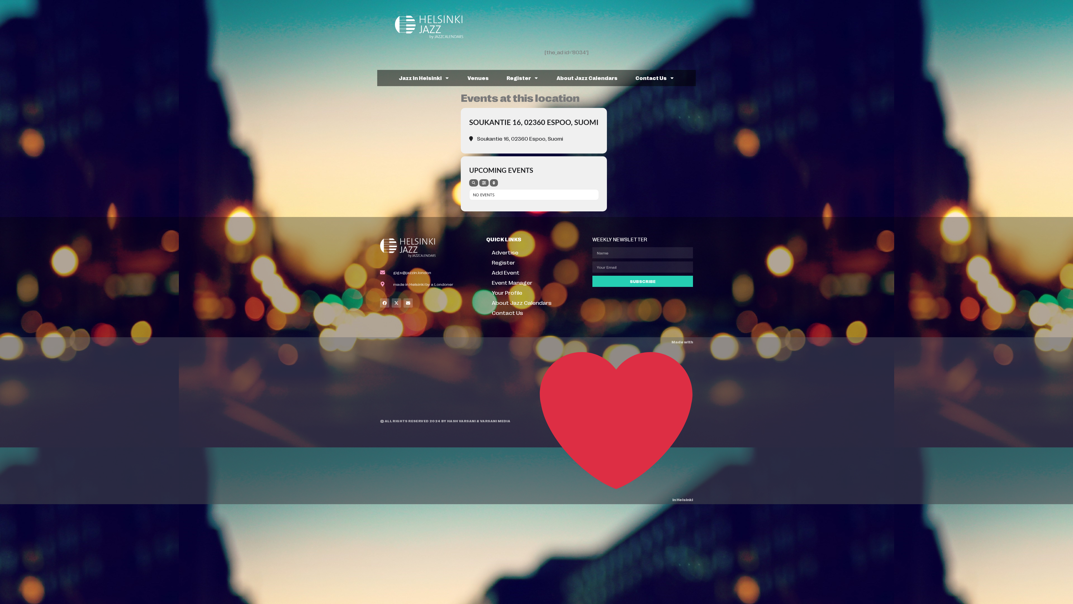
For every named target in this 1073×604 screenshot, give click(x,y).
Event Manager (512, 282)
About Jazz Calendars (587, 78)
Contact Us (651, 78)
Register (519, 78)
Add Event (505, 272)
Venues (478, 78)
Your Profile (507, 292)
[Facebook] (384, 303)
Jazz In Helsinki (420, 78)
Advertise (505, 252)
